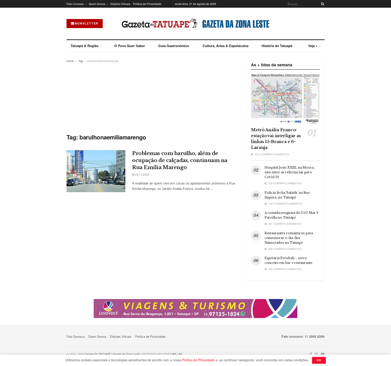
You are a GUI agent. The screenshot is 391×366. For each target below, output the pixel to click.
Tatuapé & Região (84, 45)
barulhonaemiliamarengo (102, 61)
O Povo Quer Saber (129, 45)
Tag (80, 61)
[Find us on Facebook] (311, 354)
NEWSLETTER (86, 23)
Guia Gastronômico (173, 45)
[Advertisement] (151, 97)
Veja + (313, 45)
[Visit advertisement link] (195, 308)
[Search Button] (322, 4)
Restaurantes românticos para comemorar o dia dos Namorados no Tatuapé (289, 238)
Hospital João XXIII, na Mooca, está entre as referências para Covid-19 (290, 172)
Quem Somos (97, 4)
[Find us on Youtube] (322, 354)
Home (70, 61)
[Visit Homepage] (196, 23)
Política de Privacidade (147, 4)
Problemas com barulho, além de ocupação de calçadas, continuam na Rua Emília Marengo (179, 160)
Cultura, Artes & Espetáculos (225, 45)
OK (319, 360)
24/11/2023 (141, 174)
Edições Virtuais (120, 4)
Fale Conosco (75, 4)
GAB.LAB (176, 354)
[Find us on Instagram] (316, 354)
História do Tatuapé (277, 45)
